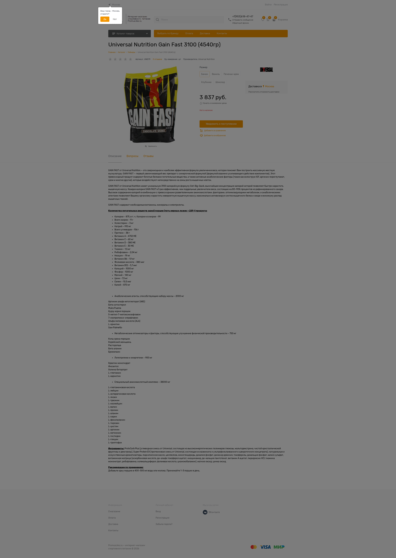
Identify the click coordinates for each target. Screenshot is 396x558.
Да (104, 19)
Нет (115, 19)
